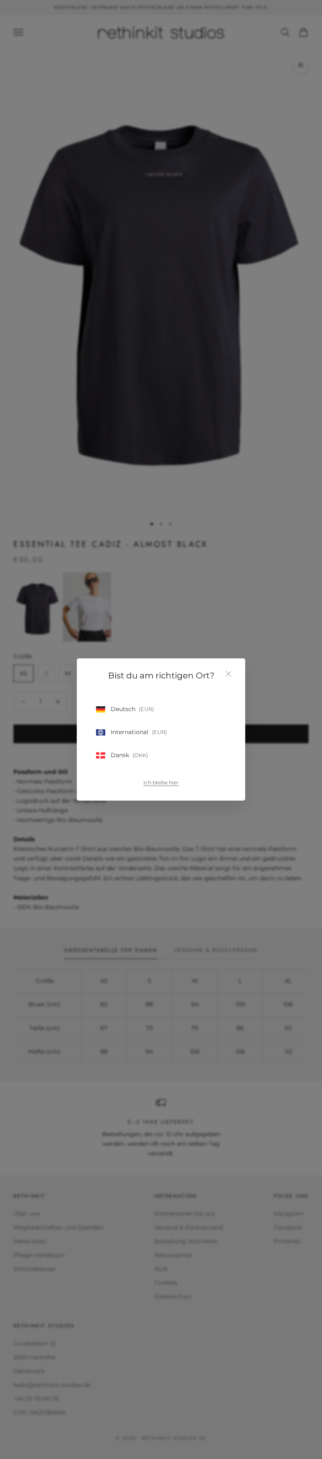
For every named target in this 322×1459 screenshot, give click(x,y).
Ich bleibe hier (161, 782)
